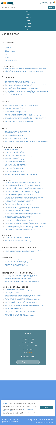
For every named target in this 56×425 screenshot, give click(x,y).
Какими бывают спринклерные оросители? (15, 314)
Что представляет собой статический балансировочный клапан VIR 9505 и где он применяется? (27, 192)
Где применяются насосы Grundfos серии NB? (15, 111)
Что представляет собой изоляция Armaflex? (15, 261)
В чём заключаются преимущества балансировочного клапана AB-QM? (22, 207)
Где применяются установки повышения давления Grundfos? (19, 251)
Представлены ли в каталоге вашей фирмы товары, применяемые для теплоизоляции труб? (26, 91)
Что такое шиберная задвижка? (12, 149)
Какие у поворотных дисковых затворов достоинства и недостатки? (21, 174)
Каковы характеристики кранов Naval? (14, 135)
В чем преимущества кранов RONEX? (13, 137)
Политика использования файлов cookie (44, 422)
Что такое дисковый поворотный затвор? (14, 171)
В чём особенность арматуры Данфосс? (14, 94)
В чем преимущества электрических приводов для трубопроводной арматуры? (23, 182)
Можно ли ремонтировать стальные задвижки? (16, 164)
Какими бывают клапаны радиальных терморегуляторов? (18, 184)
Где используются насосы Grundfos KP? (14, 108)
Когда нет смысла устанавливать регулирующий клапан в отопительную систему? (24, 226)
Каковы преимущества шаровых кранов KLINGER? (16, 134)
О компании (7, 45)
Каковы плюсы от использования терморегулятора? (17, 210)
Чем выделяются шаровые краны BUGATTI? (15, 132)
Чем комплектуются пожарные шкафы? (14, 308)
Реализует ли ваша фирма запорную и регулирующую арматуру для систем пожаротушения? (27, 84)
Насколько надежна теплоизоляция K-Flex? (15, 264)
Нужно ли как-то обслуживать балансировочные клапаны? (19, 227)
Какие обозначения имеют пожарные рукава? (15, 312)
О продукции (8, 47)
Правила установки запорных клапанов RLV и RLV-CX (17, 217)
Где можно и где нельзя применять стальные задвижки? (18, 162)
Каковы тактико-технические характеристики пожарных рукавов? (20, 311)
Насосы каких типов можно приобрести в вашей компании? (19, 121)
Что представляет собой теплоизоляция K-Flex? (16, 262)
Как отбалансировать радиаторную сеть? (14, 224)
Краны (6, 50)
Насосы (6, 48)
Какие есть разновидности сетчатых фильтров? (16, 240)
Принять (46, 407)
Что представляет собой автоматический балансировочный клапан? (21, 206)
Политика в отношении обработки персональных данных (40, 419)
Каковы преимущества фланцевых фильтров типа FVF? (18, 241)
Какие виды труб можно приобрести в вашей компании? (18, 85)
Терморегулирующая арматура (12, 58)
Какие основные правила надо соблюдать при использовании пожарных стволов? (24, 305)
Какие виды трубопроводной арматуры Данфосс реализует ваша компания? (23, 90)
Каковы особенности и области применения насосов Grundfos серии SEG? (22, 106)
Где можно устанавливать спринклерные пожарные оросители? (20, 315)
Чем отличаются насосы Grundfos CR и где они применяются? (19, 112)
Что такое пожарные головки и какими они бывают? (17, 296)
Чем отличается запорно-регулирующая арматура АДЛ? (18, 156)
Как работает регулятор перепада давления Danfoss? (17, 219)
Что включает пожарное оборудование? (14, 289)
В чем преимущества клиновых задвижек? (15, 155)
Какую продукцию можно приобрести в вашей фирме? (17, 70)
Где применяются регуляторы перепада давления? (17, 203)
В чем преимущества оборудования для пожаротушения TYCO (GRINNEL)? (22, 299)
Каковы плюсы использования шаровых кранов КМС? (17, 131)
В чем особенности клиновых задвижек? (14, 154)
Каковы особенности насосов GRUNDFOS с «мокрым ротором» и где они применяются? (25, 117)
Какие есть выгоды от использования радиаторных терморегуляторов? (22, 279)
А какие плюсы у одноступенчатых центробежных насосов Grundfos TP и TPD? (23, 115)
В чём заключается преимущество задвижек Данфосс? (18, 170)
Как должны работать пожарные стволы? (14, 306)
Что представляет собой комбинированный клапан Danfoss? (19, 200)
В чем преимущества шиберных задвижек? (15, 151)
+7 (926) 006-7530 (28, 339)
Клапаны (7, 53)
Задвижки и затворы (10, 51)
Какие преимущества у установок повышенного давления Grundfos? (21, 104)
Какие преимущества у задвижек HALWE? (14, 159)
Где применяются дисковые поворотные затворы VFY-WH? (18, 173)
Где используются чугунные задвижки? (14, 168)
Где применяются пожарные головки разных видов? (17, 298)
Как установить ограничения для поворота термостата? (18, 214)
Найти (52, 7)
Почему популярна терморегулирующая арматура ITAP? (18, 278)
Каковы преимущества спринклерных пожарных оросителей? (19, 317)
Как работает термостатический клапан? (14, 211)
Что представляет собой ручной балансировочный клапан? (19, 208)
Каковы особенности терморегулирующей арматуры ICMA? (19, 276)
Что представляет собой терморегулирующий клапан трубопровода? (21, 198)
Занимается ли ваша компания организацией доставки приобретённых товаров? (24, 71)
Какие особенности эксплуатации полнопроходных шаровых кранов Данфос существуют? (26, 141)
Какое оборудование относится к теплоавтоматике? (17, 81)
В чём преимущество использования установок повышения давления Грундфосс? (24, 250)
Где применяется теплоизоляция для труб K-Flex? (16, 265)
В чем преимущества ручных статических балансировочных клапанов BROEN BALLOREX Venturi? (27, 187)
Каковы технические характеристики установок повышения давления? (21, 105)
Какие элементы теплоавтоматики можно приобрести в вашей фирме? (21, 88)
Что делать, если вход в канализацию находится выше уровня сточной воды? (23, 118)
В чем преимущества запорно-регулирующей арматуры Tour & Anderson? (22, 191)
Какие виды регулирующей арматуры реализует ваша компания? (20, 82)
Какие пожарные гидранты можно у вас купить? (16, 301)
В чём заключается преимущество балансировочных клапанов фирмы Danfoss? (24, 197)
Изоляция (7, 57)
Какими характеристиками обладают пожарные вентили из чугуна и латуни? (23, 295)
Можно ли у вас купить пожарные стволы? (15, 304)
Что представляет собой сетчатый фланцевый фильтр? (18, 237)
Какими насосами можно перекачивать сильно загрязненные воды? (21, 109)
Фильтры (7, 54)
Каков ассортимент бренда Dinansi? (13, 292)
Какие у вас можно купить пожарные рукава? (15, 309)
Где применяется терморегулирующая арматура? (16, 95)
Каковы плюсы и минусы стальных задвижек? (15, 165)
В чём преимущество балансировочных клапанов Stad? (18, 204)
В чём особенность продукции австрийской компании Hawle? (19, 92)
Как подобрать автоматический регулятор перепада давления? (20, 220)
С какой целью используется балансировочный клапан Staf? (19, 195)
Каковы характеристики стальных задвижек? (15, 161)
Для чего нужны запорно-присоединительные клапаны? (18, 201)
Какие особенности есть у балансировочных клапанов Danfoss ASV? (21, 229)
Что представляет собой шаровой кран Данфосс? (16, 140)
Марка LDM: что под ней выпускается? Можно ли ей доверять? (19, 189)
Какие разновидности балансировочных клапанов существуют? (20, 222)
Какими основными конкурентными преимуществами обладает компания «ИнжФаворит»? (26, 68)
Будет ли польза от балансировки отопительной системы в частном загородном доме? (25, 223)
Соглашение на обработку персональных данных (42, 420)
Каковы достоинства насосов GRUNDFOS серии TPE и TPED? (19, 114)
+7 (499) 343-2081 (33, 2)
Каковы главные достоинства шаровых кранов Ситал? (18, 138)
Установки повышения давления (12, 56)
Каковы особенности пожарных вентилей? (15, 293)
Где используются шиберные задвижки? (14, 152)
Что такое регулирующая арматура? (13, 79)
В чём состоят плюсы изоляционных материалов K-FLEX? (18, 267)
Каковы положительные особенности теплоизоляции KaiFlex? (19, 259)
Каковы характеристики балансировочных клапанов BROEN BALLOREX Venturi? (23, 185)
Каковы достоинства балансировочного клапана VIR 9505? (19, 194)
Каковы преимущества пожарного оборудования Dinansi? (18, 290)
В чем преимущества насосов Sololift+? (14, 120)
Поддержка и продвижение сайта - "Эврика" (10, 422)
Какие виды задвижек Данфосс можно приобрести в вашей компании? (21, 87)
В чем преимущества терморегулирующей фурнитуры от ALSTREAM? (21, 275)
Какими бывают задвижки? (11, 158)
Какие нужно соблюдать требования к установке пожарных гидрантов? (22, 302)
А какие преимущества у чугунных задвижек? (15, 167)
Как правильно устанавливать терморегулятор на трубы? (18, 216)
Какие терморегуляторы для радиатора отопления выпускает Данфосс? (22, 281)
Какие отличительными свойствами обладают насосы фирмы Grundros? (22, 123)
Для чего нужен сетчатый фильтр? (13, 239)
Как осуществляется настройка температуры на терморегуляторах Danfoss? (23, 213)
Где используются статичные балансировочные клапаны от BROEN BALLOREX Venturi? (25, 188)
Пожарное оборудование (11, 60)
